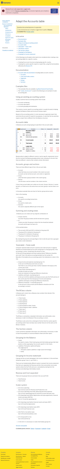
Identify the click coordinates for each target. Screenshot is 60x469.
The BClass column (23, 48)
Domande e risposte (8, 40)
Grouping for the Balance (25, 52)
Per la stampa (49, 464)
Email (48, 428)
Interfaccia (8, 34)
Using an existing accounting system (28, 43)
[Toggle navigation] (57, 3)
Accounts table (22, 45)
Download (3, 454)
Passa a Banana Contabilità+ (6, 21)
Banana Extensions (5, 460)
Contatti (48, 466)
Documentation (22, 39)
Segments (23, 78)
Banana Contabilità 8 (7, 24)
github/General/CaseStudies (45, 89)
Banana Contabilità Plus (21, 11)
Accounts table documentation (26, 72)
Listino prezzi (19, 465)
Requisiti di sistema (5, 456)
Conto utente (19, 460)
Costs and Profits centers (27, 76)
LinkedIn (44, 428)
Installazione (8, 30)
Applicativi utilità (9, 37)
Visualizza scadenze (7, 50)
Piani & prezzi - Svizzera (21, 454)
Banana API (29, 66)
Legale (47, 462)
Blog (47, 456)
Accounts (23, 74)
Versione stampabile (21, 426)
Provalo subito (30, 31)
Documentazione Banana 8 (8, 26)
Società (47, 454)
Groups (23, 80)
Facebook (38, 428)
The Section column (23, 50)
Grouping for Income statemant (26, 54)
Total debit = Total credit (24, 46)
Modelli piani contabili (5, 458)
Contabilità (8, 36)
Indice (6, 28)
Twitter (32, 428)
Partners (33, 467)
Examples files (22, 41)
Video (32, 460)
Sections (23, 82)
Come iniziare (34, 458)
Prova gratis (54, 11)
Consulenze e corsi (50, 460)
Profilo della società (50, 458)
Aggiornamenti (19, 467)
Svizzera (7, 42)
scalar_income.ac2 (26, 91)
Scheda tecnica (9, 32)
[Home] (6, 3)
